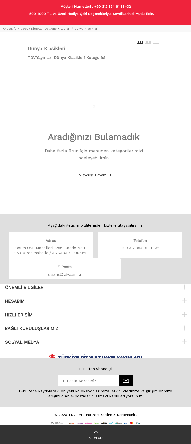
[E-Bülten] (126, 380)
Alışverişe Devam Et (95, 175)
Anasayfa (9, 28)
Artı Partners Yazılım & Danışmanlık (108, 415)
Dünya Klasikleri (86, 28)
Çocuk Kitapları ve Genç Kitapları (45, 28)
